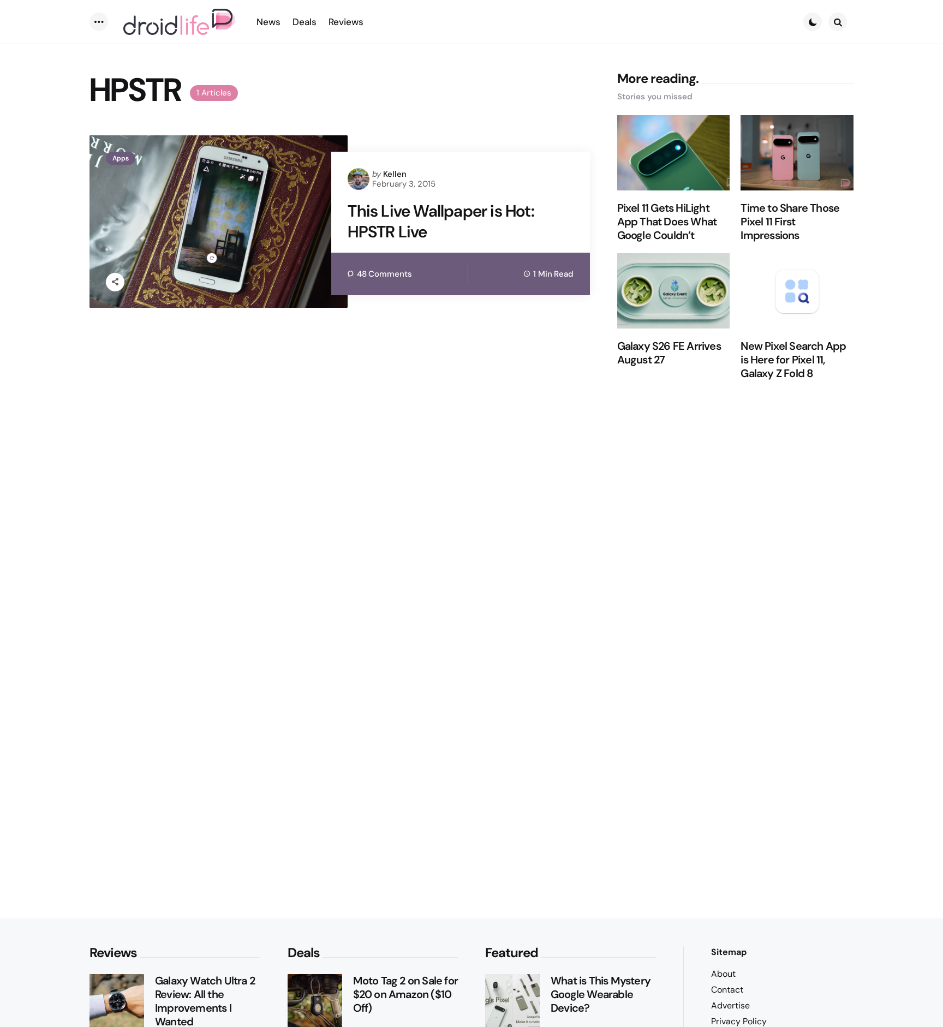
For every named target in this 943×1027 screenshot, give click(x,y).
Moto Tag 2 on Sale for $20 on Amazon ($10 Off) (405, 994)
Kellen (395, 174)
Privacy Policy (739, 1021)
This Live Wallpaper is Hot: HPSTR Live (441, 221)
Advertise (730, 1005)
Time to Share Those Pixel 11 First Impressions (790, 221)
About (723, 974)
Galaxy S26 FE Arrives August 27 (669, 353)
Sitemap (729, 952)
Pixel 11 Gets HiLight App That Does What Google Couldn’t (667, 221)
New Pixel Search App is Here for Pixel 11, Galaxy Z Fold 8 (793, 359)
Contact (727, 989)
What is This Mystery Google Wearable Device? (600, 994)
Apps (120, 158)
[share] (115, 282)
